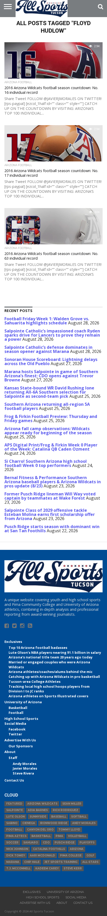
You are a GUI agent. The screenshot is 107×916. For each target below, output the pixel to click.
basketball (41, 836)
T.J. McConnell (18, 868)
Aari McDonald (42, 855)
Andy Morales (24, 763)
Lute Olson (15, 816)
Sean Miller (71, 803)
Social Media (15, 723)
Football (16, 712)
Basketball (18, 707)
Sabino (11, 823)
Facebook (17, 729)
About (10, 751)
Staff (13, 757)
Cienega (28, 823)
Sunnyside (38, 816)
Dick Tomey (15, 855)
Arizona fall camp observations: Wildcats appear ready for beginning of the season (48, 431)
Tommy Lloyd (69, 829)
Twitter (15, 734)
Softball (78, 816)
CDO (46, 842)
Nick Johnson (17, 849)
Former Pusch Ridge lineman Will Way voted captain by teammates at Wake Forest (50, 496)
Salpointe (14, 810)
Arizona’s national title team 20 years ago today (50, 657)
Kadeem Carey (47, 868)
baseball (58, 816)
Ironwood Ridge (53, 823)
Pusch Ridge (65, 842)
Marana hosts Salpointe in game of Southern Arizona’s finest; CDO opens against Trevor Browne (51, 376)
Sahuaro (30, 842)
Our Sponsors (21, 746)
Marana (12, 862)
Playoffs (87, 842)
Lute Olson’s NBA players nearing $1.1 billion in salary (55, 652)
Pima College (71, 855)
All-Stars (90, 862)
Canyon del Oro (40, 829)
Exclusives (13, 641)
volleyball (77, 836)
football (14, 829)
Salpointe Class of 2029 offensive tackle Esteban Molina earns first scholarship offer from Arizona (49, 514)
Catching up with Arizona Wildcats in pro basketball (54, 676)
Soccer (12, 842)
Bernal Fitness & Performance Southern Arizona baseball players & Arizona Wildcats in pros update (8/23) (52, 482)
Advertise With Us (20, 740)
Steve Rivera (23, 773)
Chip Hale (31, 862)
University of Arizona (23, 702)
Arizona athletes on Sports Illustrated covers (48, 696)
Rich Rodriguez (65, 810)
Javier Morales (25, 768)
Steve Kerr (73, 868)
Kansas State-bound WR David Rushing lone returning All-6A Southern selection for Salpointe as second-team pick (49, 392)
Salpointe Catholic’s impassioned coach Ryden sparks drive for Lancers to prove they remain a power (52, 335)
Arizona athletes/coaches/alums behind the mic (50, 671)
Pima (59, 836)
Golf (90, 855)
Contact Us (14, 780)
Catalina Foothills (49, 849)
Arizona (76, 849)
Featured (14, 803)
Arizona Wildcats (42, 803)
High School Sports (21, 718)
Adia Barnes (38, 810)
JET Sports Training (60, 862)
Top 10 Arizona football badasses (38, 647)
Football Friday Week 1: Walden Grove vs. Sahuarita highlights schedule (46, 321)
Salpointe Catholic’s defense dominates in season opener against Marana (48, 349)
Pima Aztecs (16, 836)
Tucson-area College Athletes (35, 681)
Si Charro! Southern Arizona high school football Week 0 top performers (45, 463)
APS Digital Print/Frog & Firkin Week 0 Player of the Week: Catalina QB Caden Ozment (50, 447)
